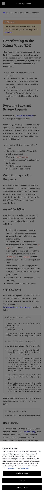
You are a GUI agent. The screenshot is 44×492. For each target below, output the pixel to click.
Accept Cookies (22, 487)
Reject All (22, 480)
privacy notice (12, 468)
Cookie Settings (22, 473)
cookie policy (25, 468)
